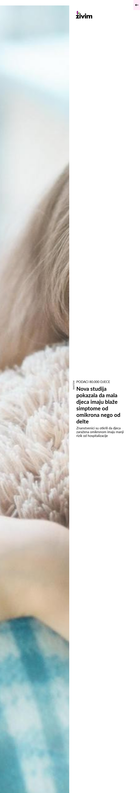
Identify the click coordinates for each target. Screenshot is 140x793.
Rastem (73, 385)
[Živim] (102, 15)
